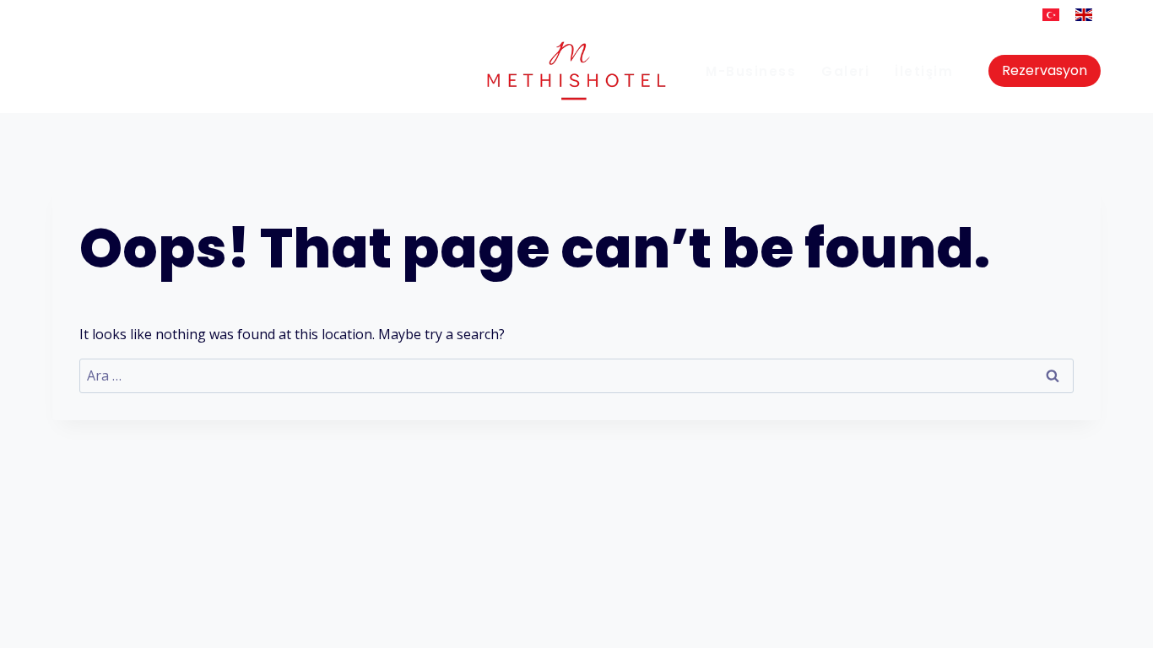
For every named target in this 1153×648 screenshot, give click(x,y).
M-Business (751, 71)
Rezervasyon (1044, 70)
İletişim (924, 71)
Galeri (845, 71)
